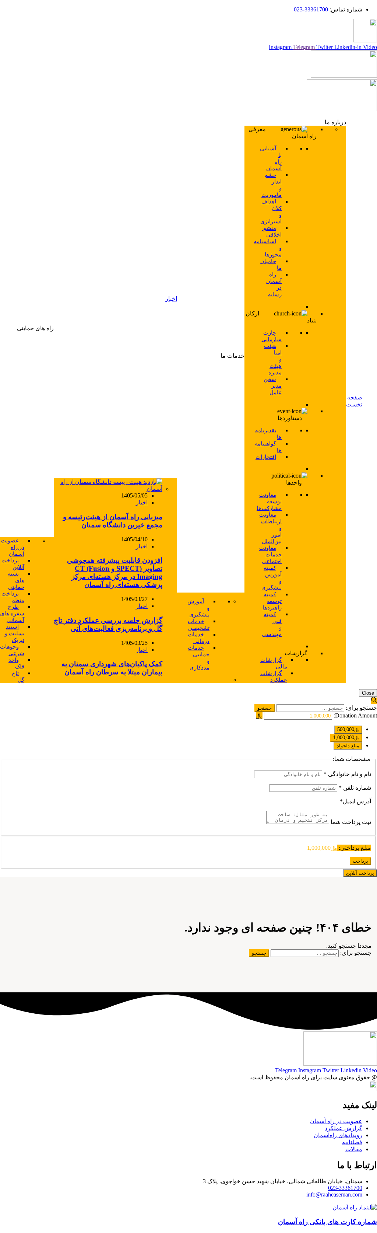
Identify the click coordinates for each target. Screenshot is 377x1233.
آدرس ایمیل (355, 801)
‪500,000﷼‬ (348, 729)
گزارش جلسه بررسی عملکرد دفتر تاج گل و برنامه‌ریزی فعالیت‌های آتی (108, 624)
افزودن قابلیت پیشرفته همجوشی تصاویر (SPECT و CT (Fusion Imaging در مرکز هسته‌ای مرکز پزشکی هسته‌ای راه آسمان (114, 572)
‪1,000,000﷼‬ (346, 737)
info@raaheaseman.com (334, 1194)
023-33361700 (345, 1188)
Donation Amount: (355, 715)
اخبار (142, 502)
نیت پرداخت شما (350, 822)
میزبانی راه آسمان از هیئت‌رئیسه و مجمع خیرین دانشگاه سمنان (112, 521)
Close (368, 693)
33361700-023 (311, 9)
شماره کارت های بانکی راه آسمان (327, 1222)
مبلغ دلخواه (348, 745)
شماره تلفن (355, 788)
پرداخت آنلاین (360, 873)
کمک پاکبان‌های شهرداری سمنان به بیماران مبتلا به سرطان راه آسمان (111, 668)
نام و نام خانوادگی (347, 774)
